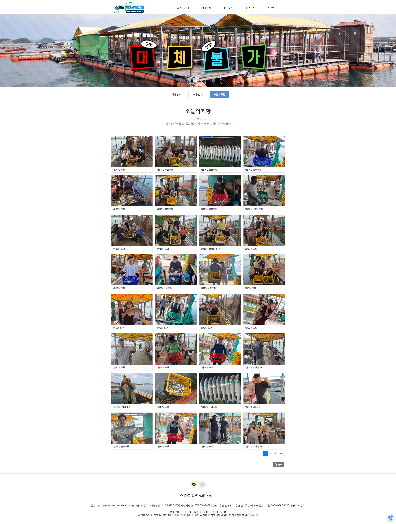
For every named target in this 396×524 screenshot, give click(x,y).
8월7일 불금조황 (208, 288)
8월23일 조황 (118, 209)
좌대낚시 (176, 94)
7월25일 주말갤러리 (254, 367)
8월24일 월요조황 (253, 169)
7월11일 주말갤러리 (254, 446)
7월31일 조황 (251, 327)
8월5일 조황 (118, 327)
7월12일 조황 (207, 446)
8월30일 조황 (118, 169)
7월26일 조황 (207, 367)
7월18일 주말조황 (209, 406)
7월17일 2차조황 (252, 406)
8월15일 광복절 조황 (210, 248)
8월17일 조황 (118, 248)
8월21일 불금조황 (209, 209)
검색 (279, 464)
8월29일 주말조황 (165, 169)
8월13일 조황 (251, 248)
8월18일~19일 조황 (254, 209)
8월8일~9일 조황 (164, 288)
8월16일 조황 (163, 248)
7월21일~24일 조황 (121, 406)
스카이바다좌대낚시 (198, 495)
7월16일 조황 (163, 446)
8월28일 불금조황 (209, 169)
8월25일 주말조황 (165, 209)
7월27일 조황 (163, 367)
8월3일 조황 (162, 327)
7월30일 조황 (118, 367)
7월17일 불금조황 (120, 446)
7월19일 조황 (163, 406)
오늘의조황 (219, 94)
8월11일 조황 (118, 288)
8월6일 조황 (250, 288)
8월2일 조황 (206, 327)
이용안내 (198, 94)
